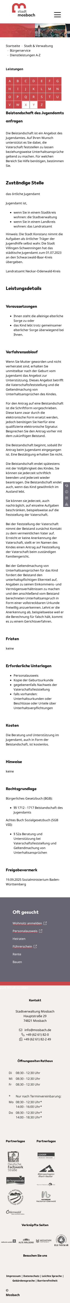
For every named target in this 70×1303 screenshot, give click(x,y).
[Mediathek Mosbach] (44, 1241)
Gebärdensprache (23, 1280)
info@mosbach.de (37, 1030)
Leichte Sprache (52, 1276)
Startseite (13, 46)
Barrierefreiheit (47, 1280)
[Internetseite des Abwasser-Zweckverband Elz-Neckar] (61, 1240)
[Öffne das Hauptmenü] (57, 15)
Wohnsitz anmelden (27, 923)
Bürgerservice (20, 50)
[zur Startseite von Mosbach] (20, 10)
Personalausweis (25, 931)
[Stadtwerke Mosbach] (9, 1241)
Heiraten (19, 939)
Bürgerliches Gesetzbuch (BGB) (29, 798)
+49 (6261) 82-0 (37, 1034)
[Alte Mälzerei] (26, 1240)
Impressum (13, 1276)
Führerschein (22, 946)
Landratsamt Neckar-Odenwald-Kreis (33, 271)
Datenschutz (31, 1276)
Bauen (17, 962)
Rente (17, 954)
